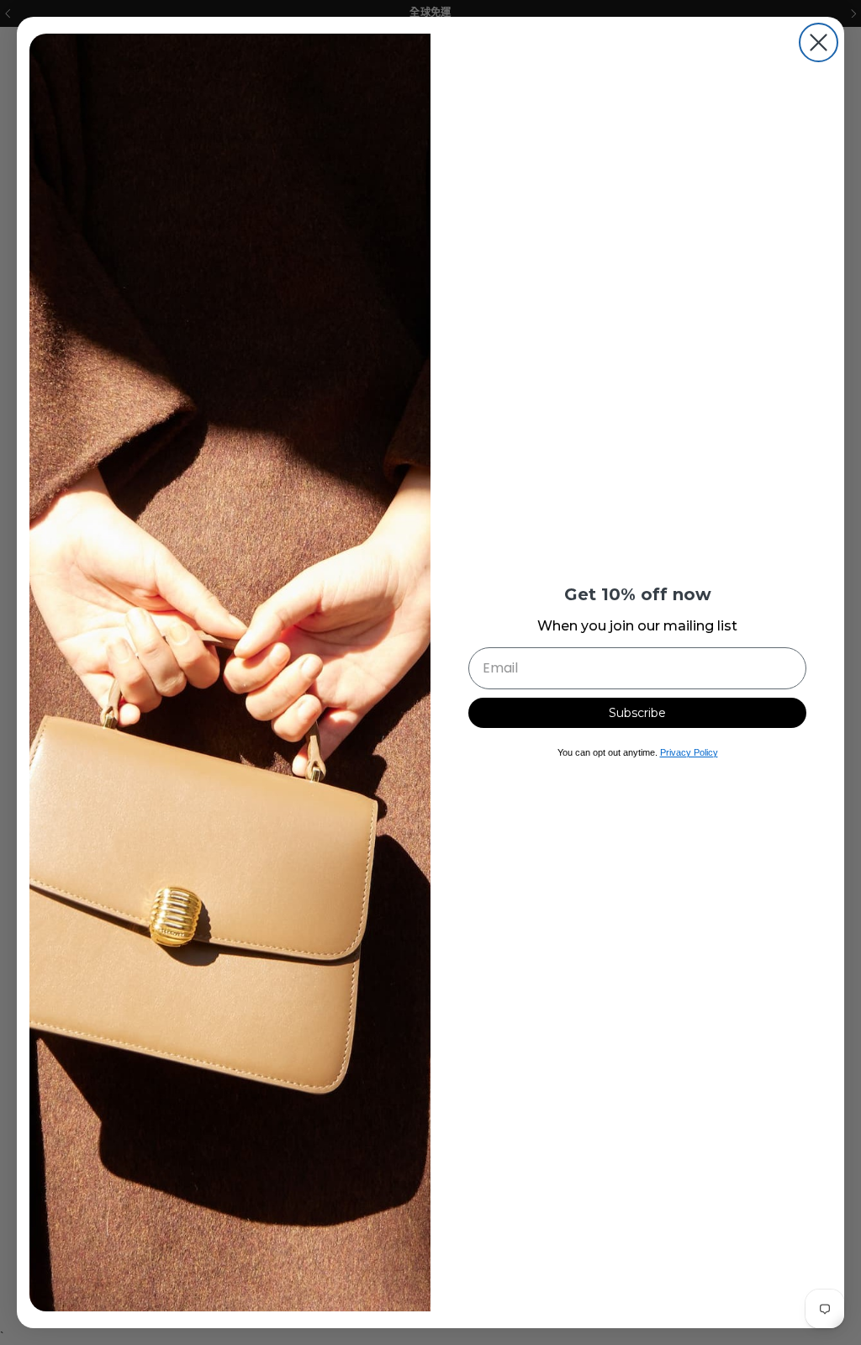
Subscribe (637, 712)
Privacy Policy (689, 752)
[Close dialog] (818, 42)
